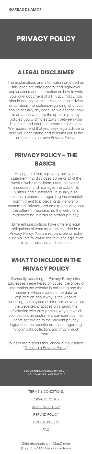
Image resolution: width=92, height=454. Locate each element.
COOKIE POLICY (46, 422)
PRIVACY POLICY (46, 399)
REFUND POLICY (46, 414)
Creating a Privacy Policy (45, 347)
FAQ (46, 429)
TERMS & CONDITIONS (46, 391)
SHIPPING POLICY (46, 407)
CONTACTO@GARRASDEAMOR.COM (44, 370)
